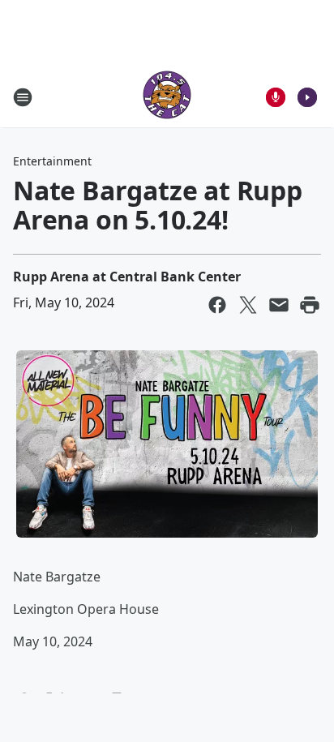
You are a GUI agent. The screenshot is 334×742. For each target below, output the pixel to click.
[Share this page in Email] (279, 305)
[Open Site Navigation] (22, 97)
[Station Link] (167, 97)
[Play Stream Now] (307, 97)
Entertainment (52, 161)
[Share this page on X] (248, 305)
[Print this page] (309, 305)
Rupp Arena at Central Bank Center (127, 276)
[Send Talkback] (275, 97)
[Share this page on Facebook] (217, 305)
